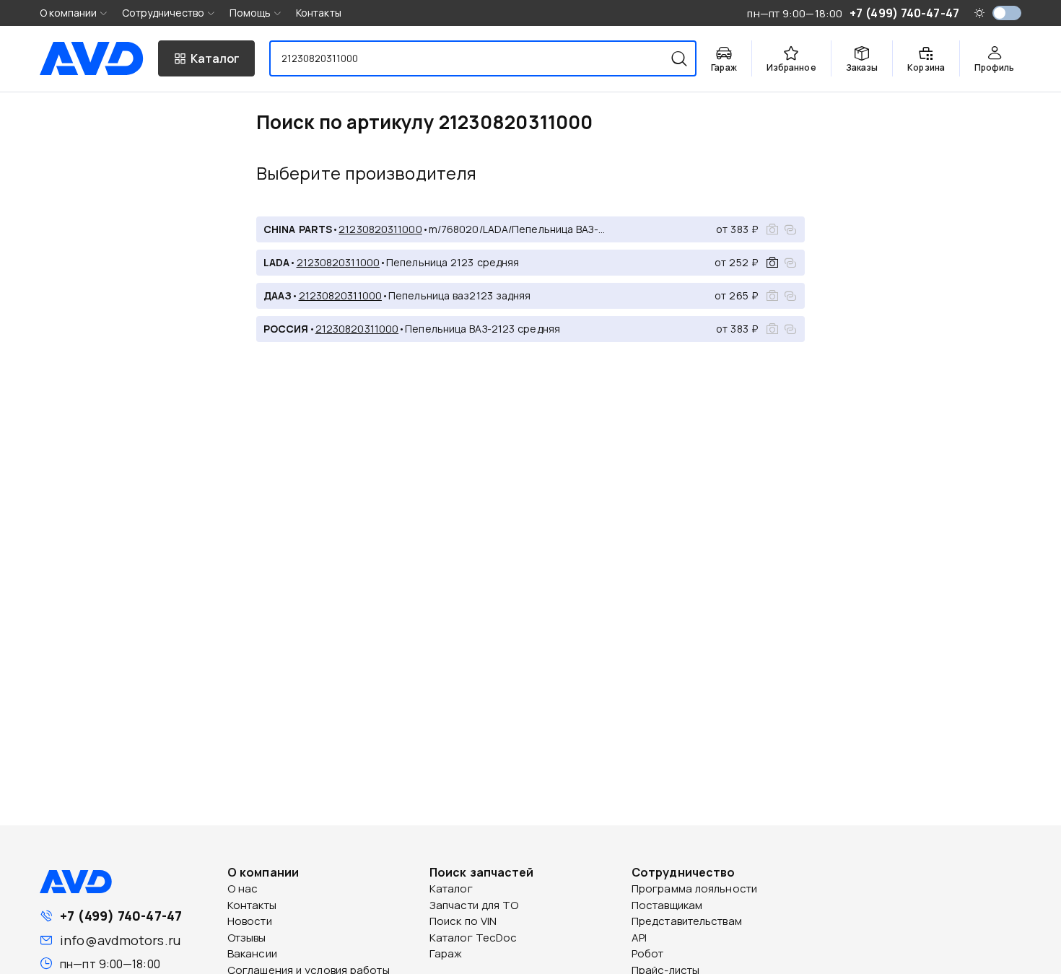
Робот (648, 953)
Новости (249, 921)
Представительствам (687, 921)
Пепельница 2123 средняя (452, 262)
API (639, 937)
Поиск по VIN (463, 921)
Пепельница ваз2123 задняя (459, 295)
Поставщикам (667, 905)
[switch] (1006, 13)
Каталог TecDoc (473, 937)
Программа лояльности (694, 888)
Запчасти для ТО (474, 905)
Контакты (318, 12)
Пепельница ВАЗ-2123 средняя (482, 328)
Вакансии (252, 953)
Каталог (451, 888)
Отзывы (246, 937)
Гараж (446, 953)
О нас (242, 888)
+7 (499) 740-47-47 (121, 915)
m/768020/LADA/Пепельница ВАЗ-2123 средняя (517, 229)
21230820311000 (380, 229)
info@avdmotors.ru (120, 940)
